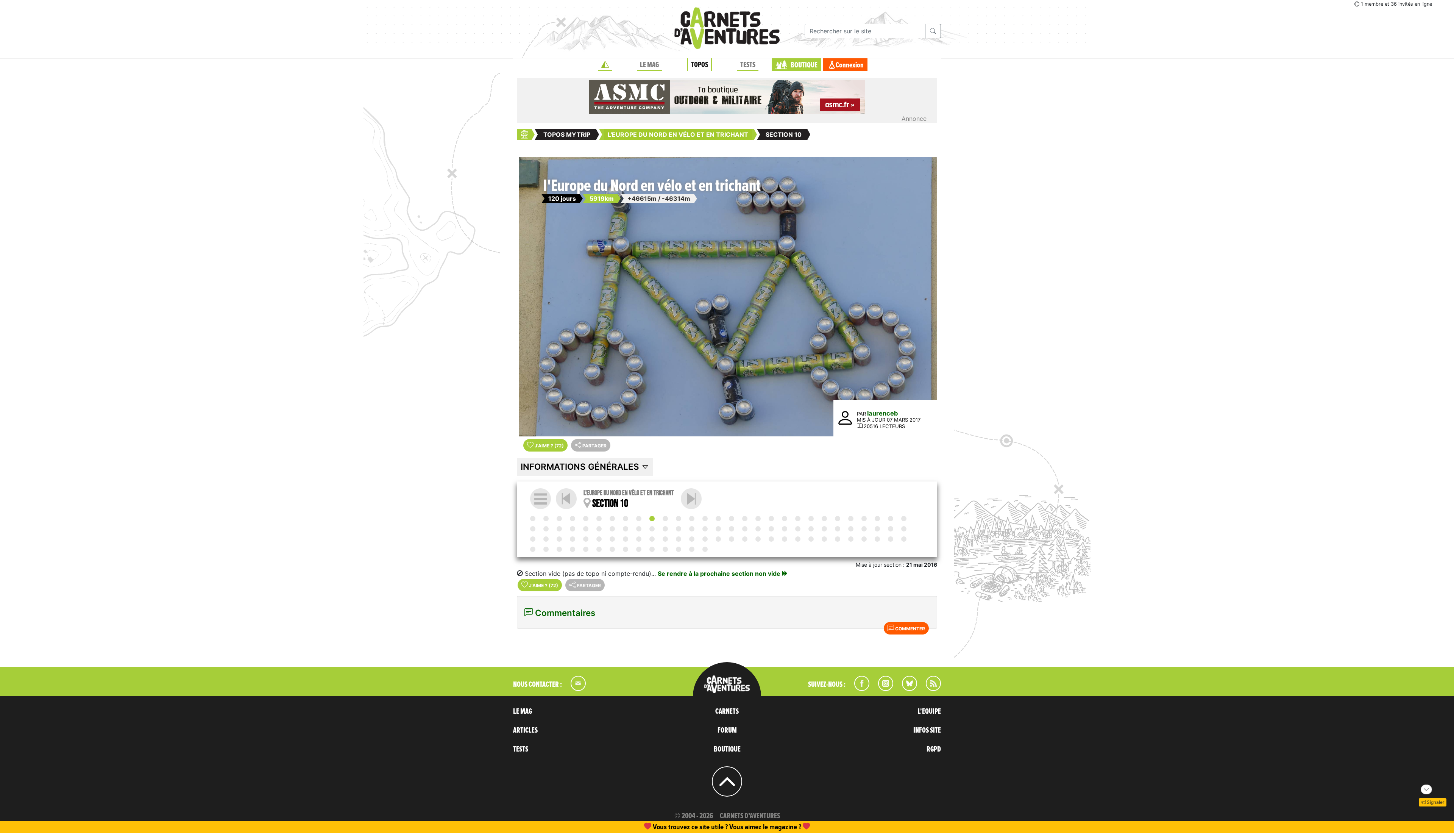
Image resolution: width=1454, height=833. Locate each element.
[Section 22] (811, 518)
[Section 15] (718, 518)
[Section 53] (837, 528)
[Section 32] (559, 528)
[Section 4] (572, 518)
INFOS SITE (927, 730)
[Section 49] (784, 528)
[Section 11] (691, 498)
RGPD (934, 749)
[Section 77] (771, 539)
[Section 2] (546, 518)
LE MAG (649, 65)
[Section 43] (705, 528)
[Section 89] (546, 549)
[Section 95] (625, 549)
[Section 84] (864, 539)
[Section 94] (612, 549)
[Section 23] (824, 518)
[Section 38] (638, 528)
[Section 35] (599, 528)
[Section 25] (850, 518)
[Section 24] (837, 518)
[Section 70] (678, 539)
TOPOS (699, 65)
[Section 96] (638, 549)
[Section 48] (771, 528)
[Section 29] (903, 518)
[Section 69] (665, 539)
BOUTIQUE (804, 65)
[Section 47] (758, 528)
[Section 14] (705, 518)
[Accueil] (605, 64)
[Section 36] (612, 528)
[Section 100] (691, 549)
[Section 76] (758, 539)
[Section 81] (824, 539)
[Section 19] (771, 518)
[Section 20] (784, 518)
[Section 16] (731, 518)
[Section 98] (665, 549)
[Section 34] (585, 528)
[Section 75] (744, 539)
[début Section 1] (532, 518)
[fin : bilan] (705, 549)
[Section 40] (665, 528)
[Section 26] (864, 518)
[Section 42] (691, 528)
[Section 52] (824, 528)
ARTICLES (525, 730)
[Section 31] (546, 528)
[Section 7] (612, 518)
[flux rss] (929, 688)
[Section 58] (903, 528)
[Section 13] (691, 518)
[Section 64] (599, 539)
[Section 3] (559, 518)
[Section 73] (718, 539)
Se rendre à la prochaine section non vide (720, 573)
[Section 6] (599, 518)
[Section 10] (652, 518)
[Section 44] (718, 528)
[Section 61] (559, 539)
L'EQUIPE (929, 711)
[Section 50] (797, 528)
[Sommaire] (540, 498)
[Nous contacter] (574, 688)
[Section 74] (731, 539)
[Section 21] (797, 518)
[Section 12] (678, 518)
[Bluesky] (905, 688)
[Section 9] (638, 518)
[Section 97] (652, 549)
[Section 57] (890, 528)
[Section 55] (864, 528)
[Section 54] (850, 528)
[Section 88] (532, 549)
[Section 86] (890, 539)
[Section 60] (546, 539)
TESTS (747, 65)
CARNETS (727, 711)
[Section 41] (678, 528)
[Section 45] (731, 528)
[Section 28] (890, 518)
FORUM (727, 730)
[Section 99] (678, 549)
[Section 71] (691, 539)
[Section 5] (585, 518)
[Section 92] (585, 549)
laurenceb (882, 413)
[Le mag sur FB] (859, 688)
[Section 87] (903, 539)
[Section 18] (758, 518)
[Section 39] (652, 528)
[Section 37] (625, 528)
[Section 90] (559, 549)
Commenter (909, 628)
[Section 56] (877, 528)
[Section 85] (877, 539)
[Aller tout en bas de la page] (1426, 789)
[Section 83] (850, 539)
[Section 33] (572, 528)
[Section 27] (877, 518)
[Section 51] (811, 528)
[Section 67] (638, 539)
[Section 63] (585, 539)
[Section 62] (572, 539)
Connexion (850, 65)
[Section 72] (705, 539)
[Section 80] (811, 539)
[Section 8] (625, 518)
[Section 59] (532, 539)
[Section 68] (652, 539)
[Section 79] (797, 539)
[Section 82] (837, 539)
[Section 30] (532, 528)
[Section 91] (572, 549)
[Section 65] (612, 539)
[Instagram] (882, 688)
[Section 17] (744, 518)
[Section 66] (625, 539)
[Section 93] (599, 549)
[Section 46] (744, 528)
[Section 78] (784, 539)
